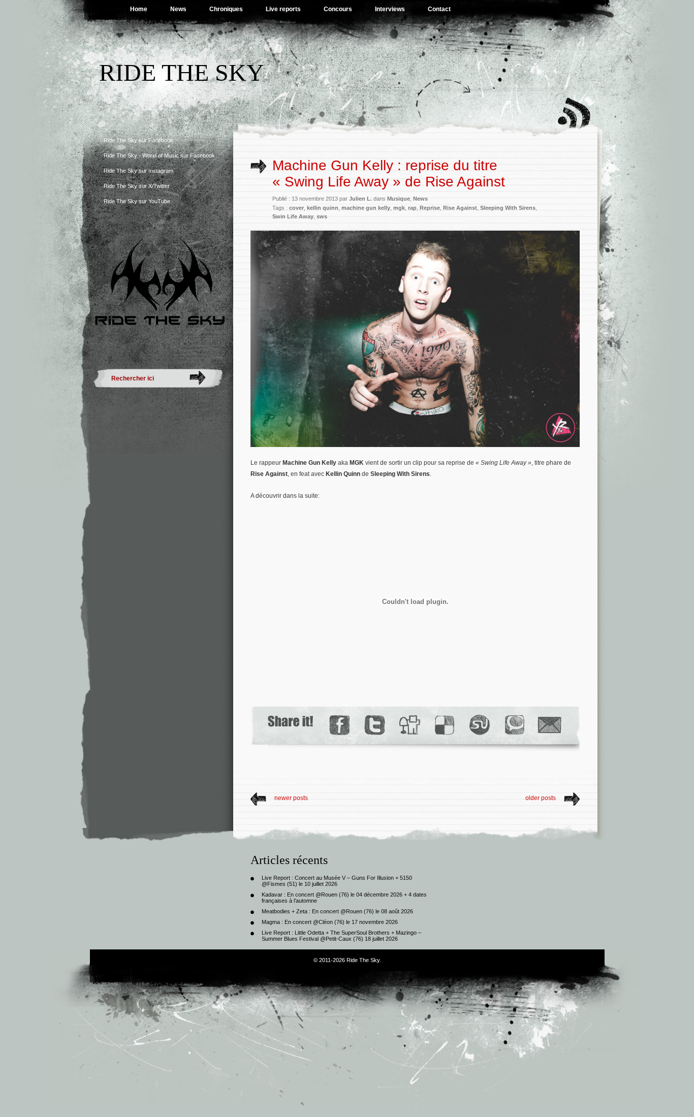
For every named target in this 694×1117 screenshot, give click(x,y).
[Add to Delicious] (443, 725)
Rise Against (460, 208)
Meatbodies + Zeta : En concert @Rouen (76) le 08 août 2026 (337, 911)
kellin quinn (322, 208)
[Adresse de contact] (550, 725)
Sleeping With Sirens (507, 208)
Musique (398, 199)
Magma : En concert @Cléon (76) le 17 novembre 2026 (330, 922)
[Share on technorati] (513, 725)
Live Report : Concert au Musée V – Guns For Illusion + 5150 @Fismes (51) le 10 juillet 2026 (337, 881)
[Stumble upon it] (478, 725)
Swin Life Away (292, 216)
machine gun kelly (365, 208)
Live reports (283, 9)
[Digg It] (409, 725)
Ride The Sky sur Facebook (138, 140)
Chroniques (226, 9)
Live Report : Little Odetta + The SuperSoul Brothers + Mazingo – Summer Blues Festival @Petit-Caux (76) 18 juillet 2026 (341, 936)
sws (322, 216)
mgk (399, 208)
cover (296, 208)
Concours (338, 9)
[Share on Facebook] (339, 725)
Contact (439, 9)
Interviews (390, 9)
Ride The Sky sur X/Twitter (137, 186)
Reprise (430, 208)
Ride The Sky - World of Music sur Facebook (159, 155)
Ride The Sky (181, 72)
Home (138, 9)
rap (412, 208)
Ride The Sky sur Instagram (138, 171)
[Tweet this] (374, 725)
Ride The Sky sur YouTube (137, 201)
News (178, 9)
